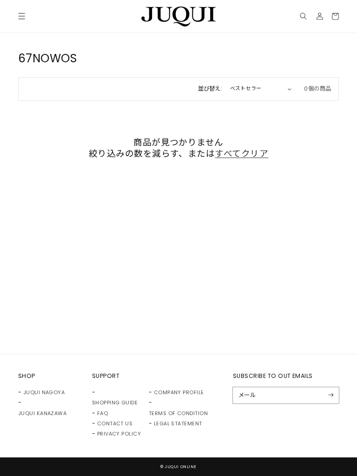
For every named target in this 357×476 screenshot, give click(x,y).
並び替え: (210, 89)
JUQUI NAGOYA (44, 392)
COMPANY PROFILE (179, 392)
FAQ (102, 413)
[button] (22, 16)
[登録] (331, 395)
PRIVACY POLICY (119, 433)
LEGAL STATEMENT (178, 423)
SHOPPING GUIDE (115, 402)
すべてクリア (241, 153)
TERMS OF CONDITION (178, 413)
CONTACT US (115, 423)
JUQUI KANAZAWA (42, 413)
